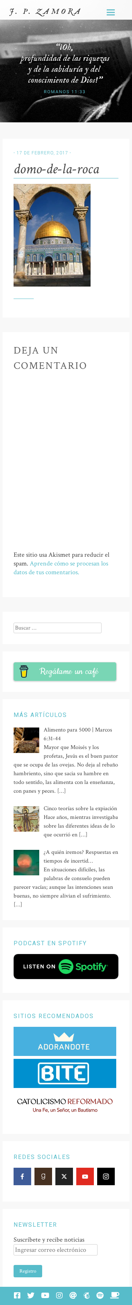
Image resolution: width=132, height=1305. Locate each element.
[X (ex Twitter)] (64, 1176)
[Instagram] (106, 1176)
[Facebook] (22, 1176)
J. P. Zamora (45, 12)
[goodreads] (43, 1176)
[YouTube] (85, 1176)
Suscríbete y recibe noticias (49, 1239)
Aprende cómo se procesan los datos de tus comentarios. (61, 567)
